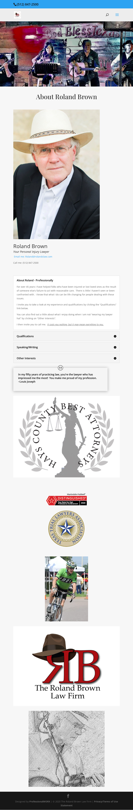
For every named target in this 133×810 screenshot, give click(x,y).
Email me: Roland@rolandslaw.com (33, 256)
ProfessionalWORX (40, 801)
